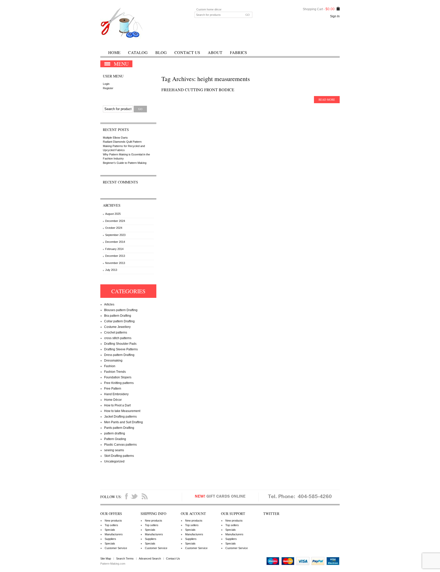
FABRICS (238, 52)
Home (114, 52)
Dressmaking (113, 360)
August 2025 (113, 213)
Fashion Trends (115, 372)
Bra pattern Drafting (117, 315)
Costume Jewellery (117, 327)
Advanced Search (150, 558)
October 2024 (113, 227)
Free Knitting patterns (119, 383)
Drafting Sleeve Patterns (121, 349)
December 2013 (115, 255)
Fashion (109, 366)
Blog (161, 52)
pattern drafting (114, 433)
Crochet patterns (115, 332)
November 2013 (115, 262)
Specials (110, 529)
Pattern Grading (115, 439)
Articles (109, 304)
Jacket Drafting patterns (120, 416)
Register (108, 88)
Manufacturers (114, 534)
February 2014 (114, 248)
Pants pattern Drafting (119, 428)
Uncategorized (114, 461)
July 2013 (111, 269)
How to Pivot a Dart (117, 405)
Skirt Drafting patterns (119, 456)
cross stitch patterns (117, 338)
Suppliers (110, 538)
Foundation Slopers (117, 377)
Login (106, 83)
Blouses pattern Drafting (121, 310)
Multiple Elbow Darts (115, 137)
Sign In (335, 16)
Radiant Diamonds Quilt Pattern (122, 141)
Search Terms (125, 558)
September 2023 (115, 234)
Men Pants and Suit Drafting (123, 422)
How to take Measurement (122, 411)
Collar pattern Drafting (119, 321)
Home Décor (113, 400)
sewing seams (114, 450)
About (215, 52)
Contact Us (187, 52)
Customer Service (116, 548)
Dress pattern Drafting (119, 355)
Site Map (105, 558)
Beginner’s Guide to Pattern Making (124, 162)
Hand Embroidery (116, 394)
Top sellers (111, 525)
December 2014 (115, 241)
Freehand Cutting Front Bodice (197, 89)
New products (113, 520)
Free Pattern (112, 388)
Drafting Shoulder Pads (120, 343)
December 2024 (115, 220)
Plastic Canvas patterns (120, 444)
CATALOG (138, 52)
